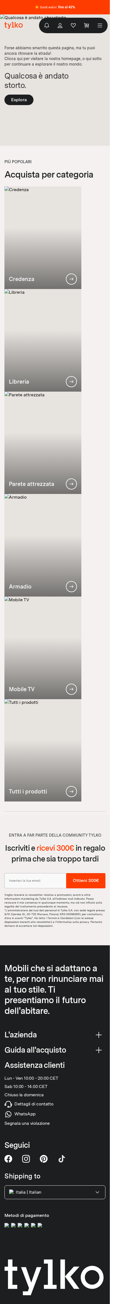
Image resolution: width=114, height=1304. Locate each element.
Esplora (19, 99)
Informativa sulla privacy (73, 921)
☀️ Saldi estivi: (55, 7)
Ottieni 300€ (86, 880)
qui (19, 58)
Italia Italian (28, 1192)
